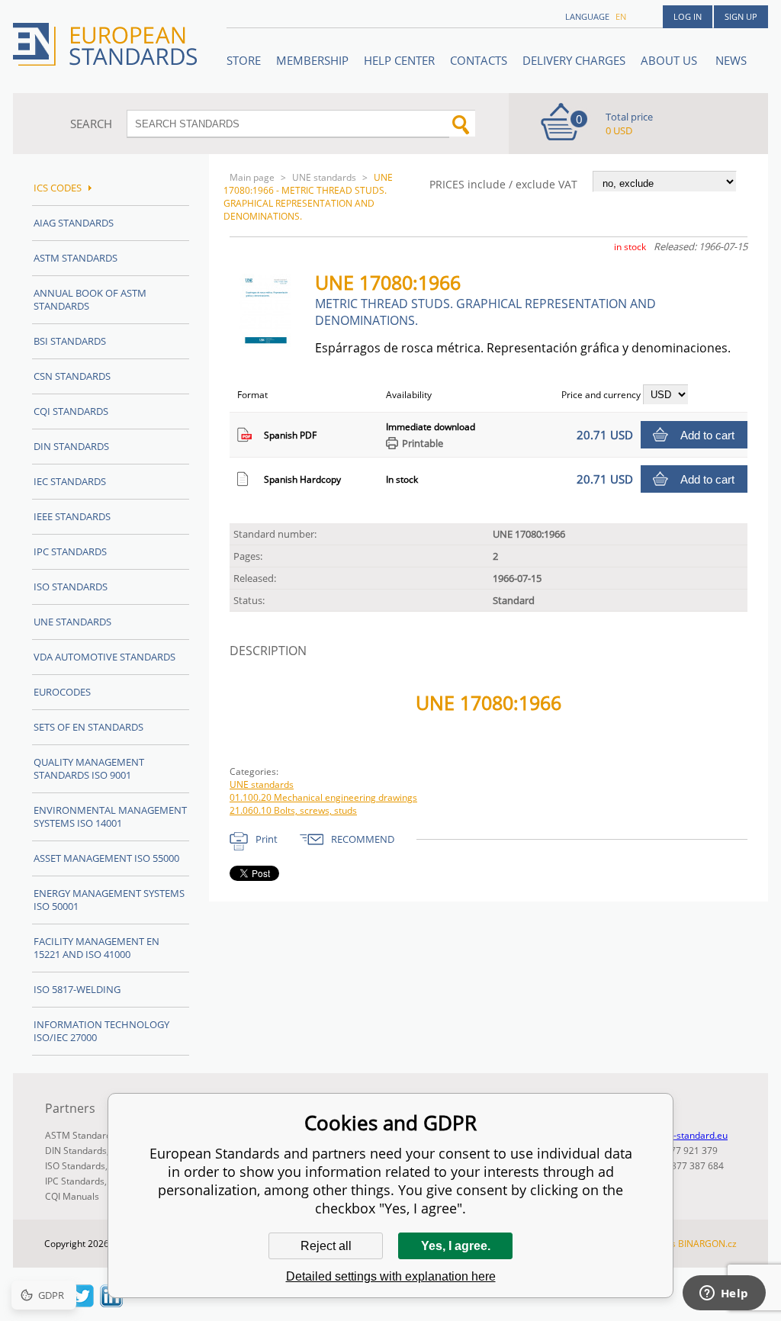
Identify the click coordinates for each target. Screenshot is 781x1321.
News (731, 60)
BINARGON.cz (707, 1243)
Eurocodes (62, 692)
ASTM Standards (75, 258)
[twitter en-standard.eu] (82, 1302)
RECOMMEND (362, 839)
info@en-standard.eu (683, 1135)
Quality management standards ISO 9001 (89, 768)
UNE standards (324, 177)
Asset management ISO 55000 (106, 858)
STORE (244, 60)
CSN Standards (72, 376)
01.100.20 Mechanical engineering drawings (323, 797)
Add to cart (707, 435)
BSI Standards (70, 341)
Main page (252, 177)
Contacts (478, 60)
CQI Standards (71, 411)
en (620, 16)
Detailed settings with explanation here (391, 1276)
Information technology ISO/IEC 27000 (101, 1030)
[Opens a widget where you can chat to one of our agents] (724, 1294)
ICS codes (58, 187)
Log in (687, 16)
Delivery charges (573, 60)
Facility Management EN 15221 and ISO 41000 (96, 947)
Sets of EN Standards (88, 727)
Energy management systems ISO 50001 (109, 899)
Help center (399, 60)
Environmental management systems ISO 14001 (110, 816)
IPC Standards (70, 551)
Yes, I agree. (455, 1245)
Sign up (741, 16)
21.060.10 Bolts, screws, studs (293, 810)
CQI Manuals (72, 1196)
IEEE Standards (72, 516)
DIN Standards (71, 446)
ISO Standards (71, 586)
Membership (312, 60)
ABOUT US (670, 60)
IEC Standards (70, 481)
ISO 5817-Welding (77, 989)
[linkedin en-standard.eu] (111, 1302)
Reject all (326, 1245)
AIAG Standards (74, 223)
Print (267, 839)
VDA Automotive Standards (104, 657)
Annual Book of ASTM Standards (90, 299)
